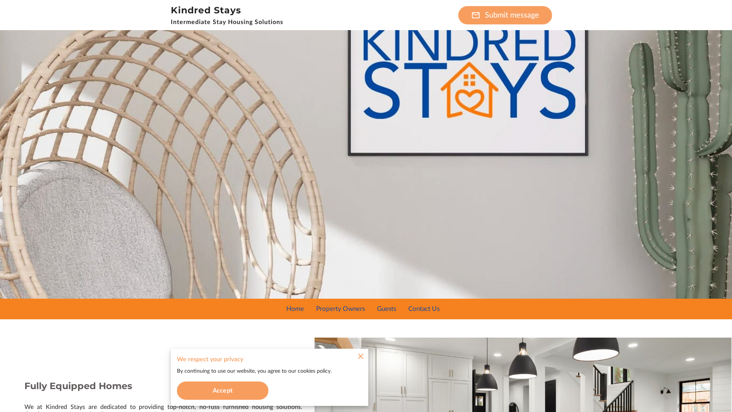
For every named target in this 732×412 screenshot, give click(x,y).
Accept (223, 391)
